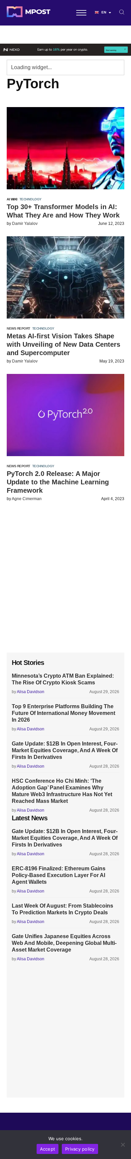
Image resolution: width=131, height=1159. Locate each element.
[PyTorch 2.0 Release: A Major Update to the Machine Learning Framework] (65, 415)
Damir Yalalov (25, 223)
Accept (47, 1149)
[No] (122, 1144)
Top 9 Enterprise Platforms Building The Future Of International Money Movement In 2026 (63, 713)
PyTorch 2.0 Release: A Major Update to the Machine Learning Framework (58, 482)
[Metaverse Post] (28, 12)
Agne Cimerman (27, 498)
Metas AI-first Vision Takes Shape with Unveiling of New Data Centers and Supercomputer (63, 344)
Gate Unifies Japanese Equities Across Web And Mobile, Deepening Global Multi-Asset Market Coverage (64, 943)
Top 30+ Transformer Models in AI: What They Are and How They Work (63, 211)
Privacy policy (80, 1149)
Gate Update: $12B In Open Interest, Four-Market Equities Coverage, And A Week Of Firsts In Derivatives (65, 750)
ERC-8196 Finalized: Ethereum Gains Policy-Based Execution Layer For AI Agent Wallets (58, 875)
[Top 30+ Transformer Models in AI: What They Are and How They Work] (65, 148)
